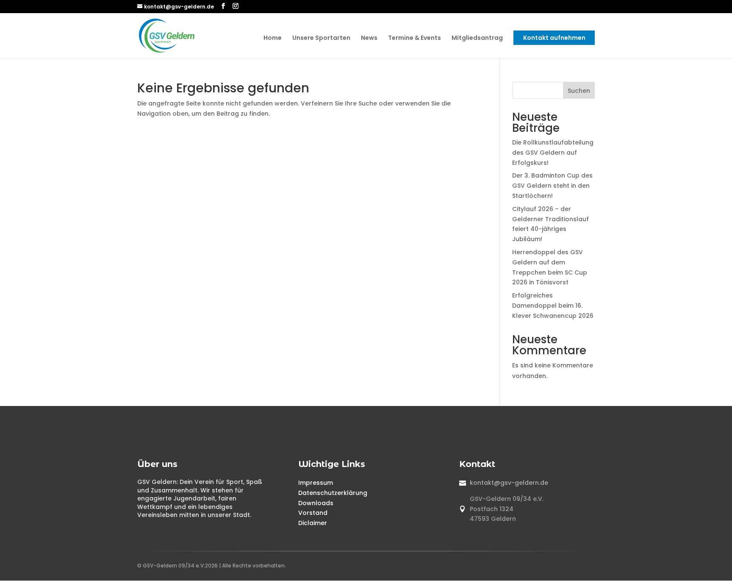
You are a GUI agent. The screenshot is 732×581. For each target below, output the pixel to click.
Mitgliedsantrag (477, 38)
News (369, 38)
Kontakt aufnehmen (554, 37)
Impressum (315, 482)
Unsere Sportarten (321, 38)
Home (272, 38)
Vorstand (312, 513)
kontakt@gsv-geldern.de (509, 482)
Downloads (315, 503)
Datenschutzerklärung (332, 493)
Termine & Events (414, 38)
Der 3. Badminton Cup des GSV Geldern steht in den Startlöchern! (552, 185)
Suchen (579, 90)
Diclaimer (312, 523)
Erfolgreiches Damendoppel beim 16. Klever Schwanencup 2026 (552, 305)
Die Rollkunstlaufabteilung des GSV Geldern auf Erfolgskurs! (552, 152)
